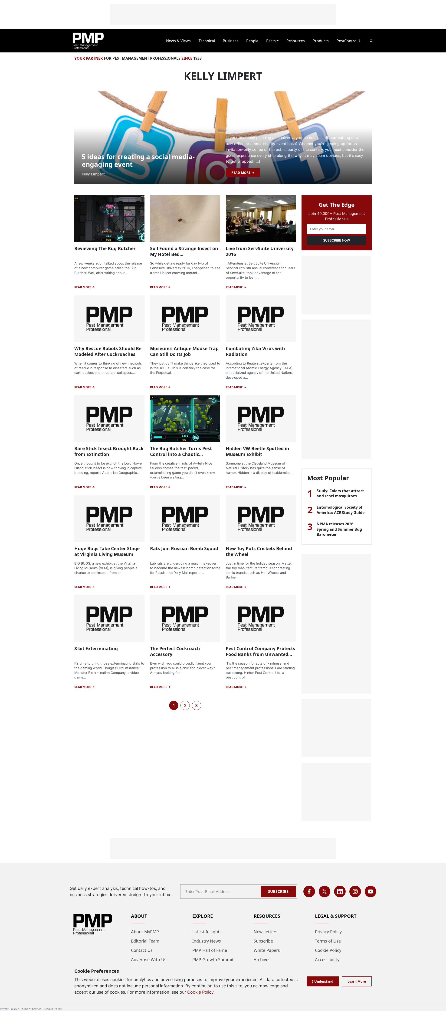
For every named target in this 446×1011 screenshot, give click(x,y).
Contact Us (142, 950)
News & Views (178, 40)
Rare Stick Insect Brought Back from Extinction (109, 451)
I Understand (322, 981)
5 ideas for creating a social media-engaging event (138, 160)
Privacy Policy (328, 931)
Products (321, 40)
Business (230, 40)
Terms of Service (30, 1009)
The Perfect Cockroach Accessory (175, 651)
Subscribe (278, 891)
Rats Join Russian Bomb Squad (184, 548)
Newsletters (265, 931)
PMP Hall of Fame (209, 950)
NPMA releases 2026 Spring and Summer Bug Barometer (339, 529)
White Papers (267, 950)
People (252, 40)
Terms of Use (328, 941)
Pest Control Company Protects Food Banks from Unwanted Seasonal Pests (260, 654)
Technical (207, 40)
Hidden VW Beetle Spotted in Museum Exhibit (257, 451)
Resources (295, 40)
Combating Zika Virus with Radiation (255, 351)
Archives (262, 959)
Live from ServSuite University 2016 (260, 251)
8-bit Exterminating (96, 648)
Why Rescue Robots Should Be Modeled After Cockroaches (107, 351)
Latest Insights (207, 931)
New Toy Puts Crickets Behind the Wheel (259, 551)
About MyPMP (145, 931)
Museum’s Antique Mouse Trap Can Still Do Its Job (184, 351)
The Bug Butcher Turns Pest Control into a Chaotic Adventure (181, 454)
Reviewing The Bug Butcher (105, 248)
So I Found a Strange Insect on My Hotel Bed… (184, 251)
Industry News (206, 941)
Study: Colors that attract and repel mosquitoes (340, 493)
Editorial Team (145, 941)
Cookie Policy (328, 950)
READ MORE (241, 172)
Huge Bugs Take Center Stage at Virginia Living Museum (107, 551)
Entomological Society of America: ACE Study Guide (340, 510)
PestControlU (348, 40)
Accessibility (327, 959)
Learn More (357, 981)
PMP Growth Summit (213, 959)
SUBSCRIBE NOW (336, 240)
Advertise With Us (148, 959)
